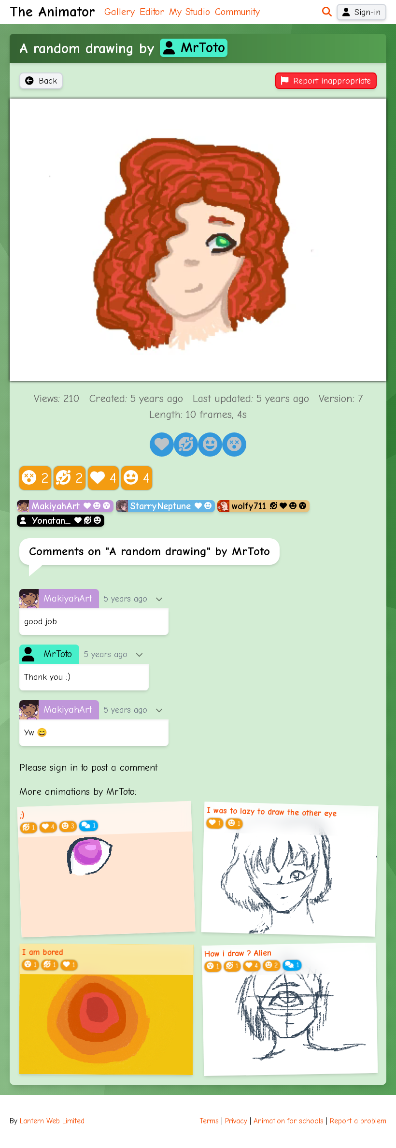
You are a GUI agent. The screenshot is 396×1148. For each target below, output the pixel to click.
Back (48, 81)
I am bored (42, 952)
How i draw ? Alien (237, 953)
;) (22, 815)
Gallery (119, 11)
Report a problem (358, 1121)
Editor (152, 11)
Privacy (236, 1121)
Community (237, 11)
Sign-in (367, 12)
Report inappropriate (332, 81)
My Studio (189, 11)
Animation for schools (289, 1121)
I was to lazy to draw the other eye (272, 811)
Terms (209, 1121)
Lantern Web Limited (52, 1121)
